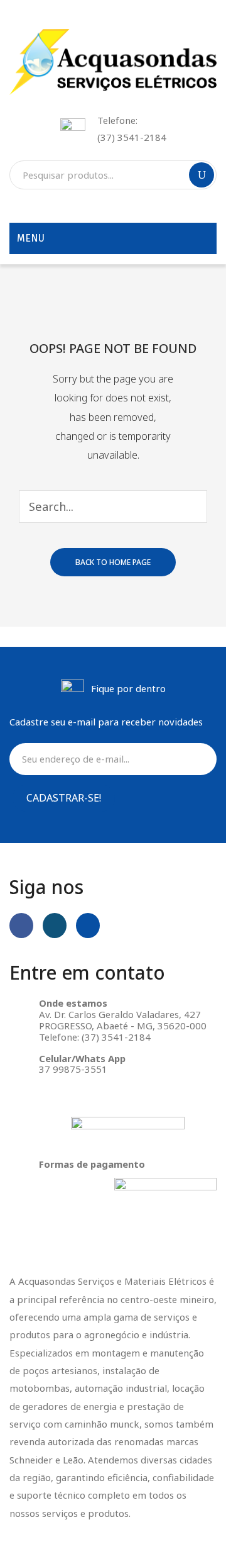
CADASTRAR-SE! (63, 798)
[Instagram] (55, 925)
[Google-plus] (88, 925)
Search (201, 174)
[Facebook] (21, 925)
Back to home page (113, 562)
